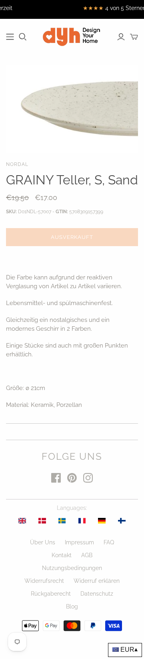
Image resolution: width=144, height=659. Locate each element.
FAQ (109, 542)
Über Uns (42, 542)
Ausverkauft (72, 237)
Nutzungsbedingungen (72, 568)
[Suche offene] (23, 37)
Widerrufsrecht (44, 581)
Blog (72, 606)
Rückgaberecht (51, 593)
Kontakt (62, 555)
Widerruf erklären (97, 581)
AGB (86, 555)
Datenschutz (96, 593)
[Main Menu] (10, 37)
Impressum (79, 542)
